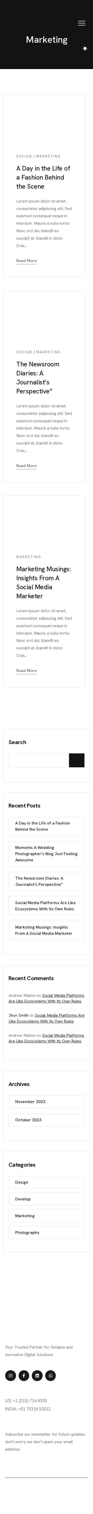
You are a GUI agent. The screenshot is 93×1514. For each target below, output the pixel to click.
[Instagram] (10, 1375)
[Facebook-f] (24, 1375)
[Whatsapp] (50, 1375)
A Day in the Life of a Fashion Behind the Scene (43, 177)
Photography (27, 1232)
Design (24, 156)
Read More (26, 260)
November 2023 (30, 1101)
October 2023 (28, 1120)
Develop (22, 1199)
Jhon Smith (18, 1015)
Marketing (48, 156)
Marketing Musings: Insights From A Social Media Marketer (44, 930)
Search (17, 742)
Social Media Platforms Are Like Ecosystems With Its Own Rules (45, 906)
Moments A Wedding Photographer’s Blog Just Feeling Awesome (46, 854)
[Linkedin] (37, 1375)
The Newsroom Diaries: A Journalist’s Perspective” (39, 881)
